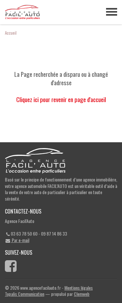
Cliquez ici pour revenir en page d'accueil (61, 99)
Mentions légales (78, 287)
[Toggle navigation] (111, 12)
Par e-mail (20, 240)
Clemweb (81, 293)
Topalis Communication (24, 293)
